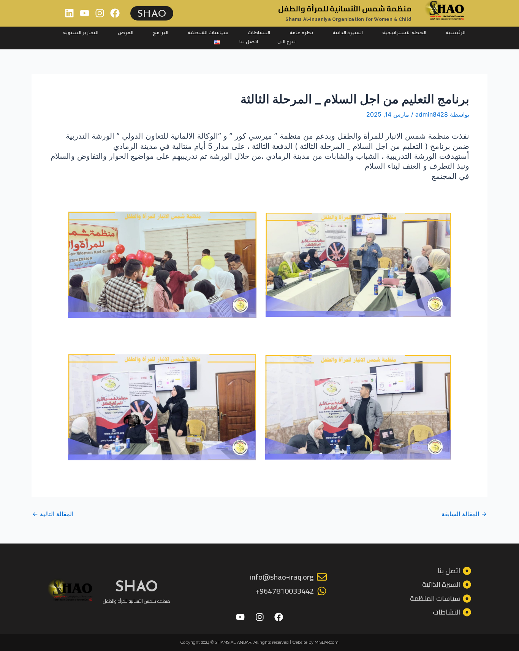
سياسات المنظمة (208, 33)
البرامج (160, 33)
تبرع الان (286, 42)
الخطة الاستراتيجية (404, 33)
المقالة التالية (52, 514)
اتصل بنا (248, 42)
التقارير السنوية (80, 33)
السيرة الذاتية (347, 33)
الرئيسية (455, 33)
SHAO (151, 13)
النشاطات (259, 33)
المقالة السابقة (464, 514)
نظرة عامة (301, 33)
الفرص (125, 33)
